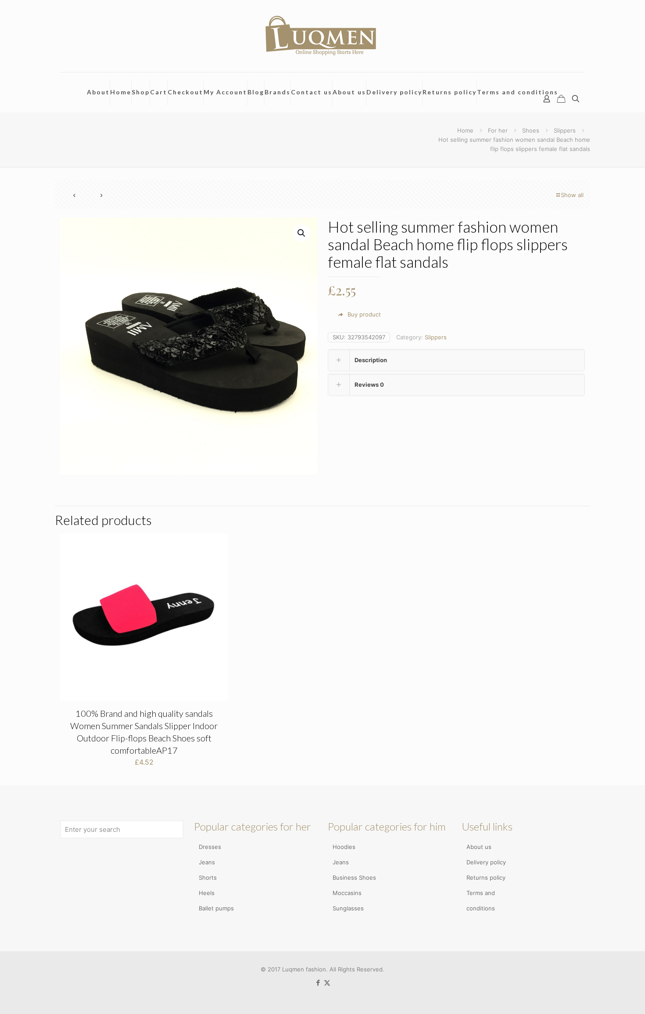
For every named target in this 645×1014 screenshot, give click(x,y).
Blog (255, 92)
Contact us (311, 92)
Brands (277, 92)
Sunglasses (348, 908)
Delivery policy (394, 92)
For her (498, 130)
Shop (141, 92)
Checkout (185, 92)
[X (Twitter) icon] (327, 982)
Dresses (210, 846)
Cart (158, 92)
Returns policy (450, 92)
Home (120, 92)
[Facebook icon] (318, 982)
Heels (207, 892)
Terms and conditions (517, 92)
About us (349, 92)
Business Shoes (354, 877)
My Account (225, 92)
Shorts (208, 877)
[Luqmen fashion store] (322, 36)
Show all (572, 194)
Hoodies (344, 846)
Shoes (530, 130)
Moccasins (347, 892)
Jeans (207, 862)
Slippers (565, 130)
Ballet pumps (216, 908)
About (98, 92)
